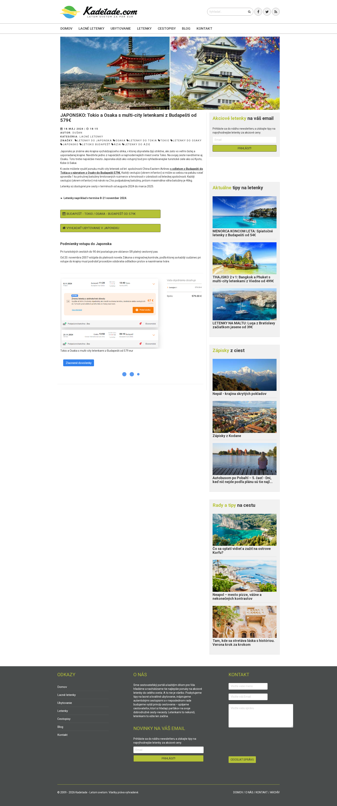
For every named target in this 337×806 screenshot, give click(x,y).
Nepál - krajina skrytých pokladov (239, 394)
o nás (249, 792)
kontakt (262, 792)
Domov (66, 28)
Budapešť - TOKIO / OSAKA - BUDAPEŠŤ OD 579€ (101, 214)
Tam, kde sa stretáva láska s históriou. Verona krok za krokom (244, 643)
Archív (275, 792)
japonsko (71, 144)
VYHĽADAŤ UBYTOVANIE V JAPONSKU (93, 228)
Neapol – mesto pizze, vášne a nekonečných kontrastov (237, 597)
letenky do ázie (137, 144)
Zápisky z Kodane (227, 436)
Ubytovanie (121, 28)
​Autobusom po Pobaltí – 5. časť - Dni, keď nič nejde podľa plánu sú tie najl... (243, 480)
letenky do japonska (94, 140)
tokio (165, 140)
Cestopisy (167, 28)
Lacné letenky (91, 28)
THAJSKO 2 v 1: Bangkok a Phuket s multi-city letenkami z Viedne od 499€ (243, 279)
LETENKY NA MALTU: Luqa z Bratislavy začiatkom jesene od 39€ (244, 325)
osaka (120, 140)
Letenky (144, 28)
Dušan (77, 132)
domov (238, 792)
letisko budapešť (96, 144)
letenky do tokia (143, 140)
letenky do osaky (187, 140)
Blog (186, 28)
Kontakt (204, 28)
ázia (117, 144)
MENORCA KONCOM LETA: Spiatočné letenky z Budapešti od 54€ (243, 233)
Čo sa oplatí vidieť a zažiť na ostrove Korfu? (242, 551)
